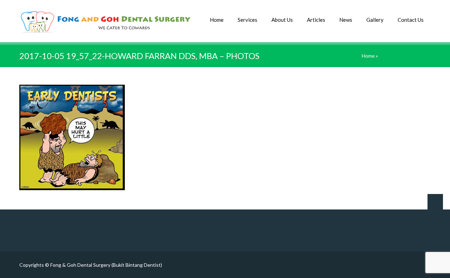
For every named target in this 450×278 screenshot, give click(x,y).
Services (247, 20)
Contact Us (411, 20)
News (345, 20)
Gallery (375, 20)
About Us (282, 20)
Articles (316, 20)
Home (217, 20)
